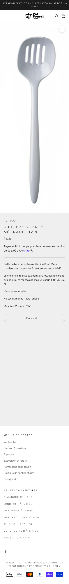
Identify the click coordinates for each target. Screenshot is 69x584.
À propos (9, 454)
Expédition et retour (15, 460)
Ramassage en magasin (17, 466)
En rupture (34, 318)
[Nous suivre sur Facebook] (5, 552)
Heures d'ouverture (15, 448)
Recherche (10, 442)
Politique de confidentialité (19, 473)
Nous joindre (11, 479)
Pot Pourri (12, 220)
